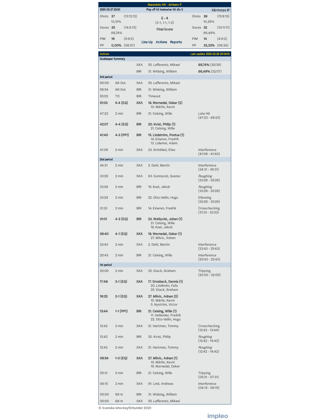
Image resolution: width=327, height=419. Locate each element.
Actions (161, 42)
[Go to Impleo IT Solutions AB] (218, 416)
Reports (176, 42)
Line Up (147, 42)
